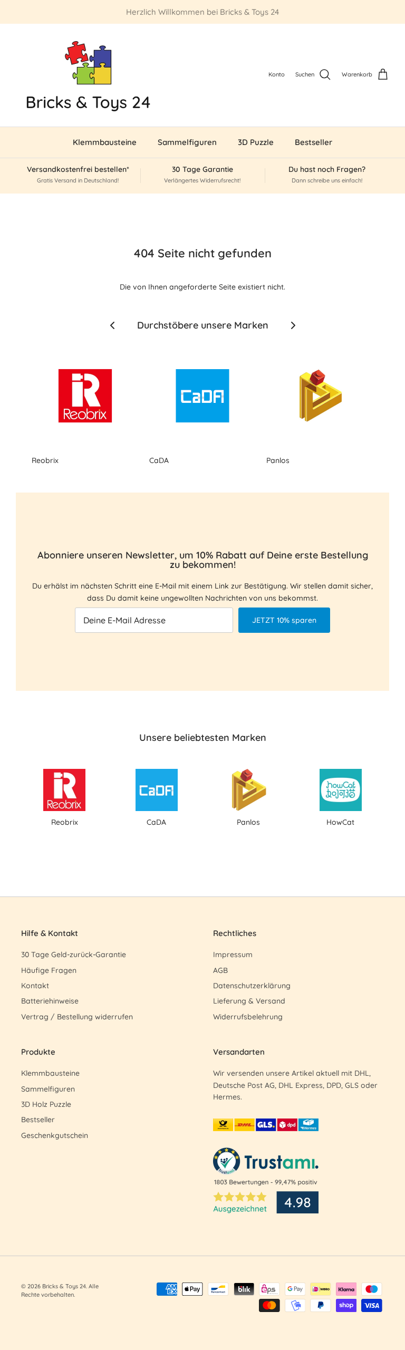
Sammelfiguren (187, 142)
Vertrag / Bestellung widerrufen (77, 1016)
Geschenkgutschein (54, 1135)
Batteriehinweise (50, 1001)
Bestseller (313, 142)
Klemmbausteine (105, 142)
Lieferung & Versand (249, 1001)
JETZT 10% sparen (284, 620)
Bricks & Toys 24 (64, 1286)
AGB (220, 970)
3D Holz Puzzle (46, 1104)
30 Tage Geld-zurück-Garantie (73, 954)
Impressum (233, 954)
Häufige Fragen (48, 970)
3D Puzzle (256, 142)
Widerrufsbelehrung (248, 1016)
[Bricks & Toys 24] (88, 75)
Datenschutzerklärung (252, 985)
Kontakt (35, 985)
